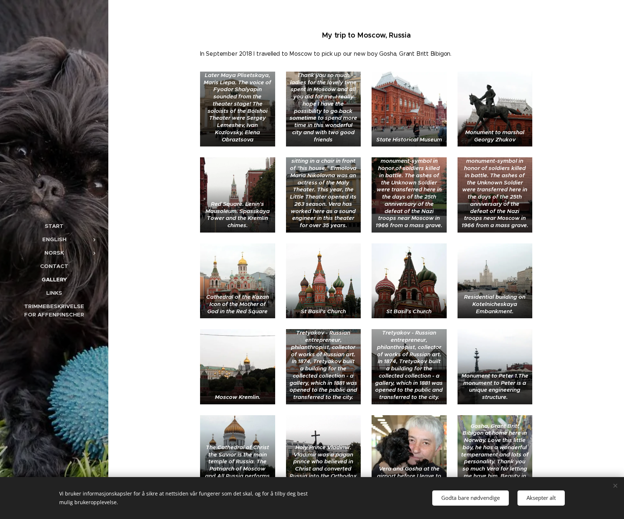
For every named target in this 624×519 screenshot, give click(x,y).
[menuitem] (54, 226)
